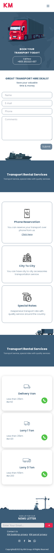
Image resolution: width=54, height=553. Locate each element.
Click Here (27, 234)
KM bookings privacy (17, 534)
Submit (46, 146)
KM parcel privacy (38, 534)
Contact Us (12, 531)
